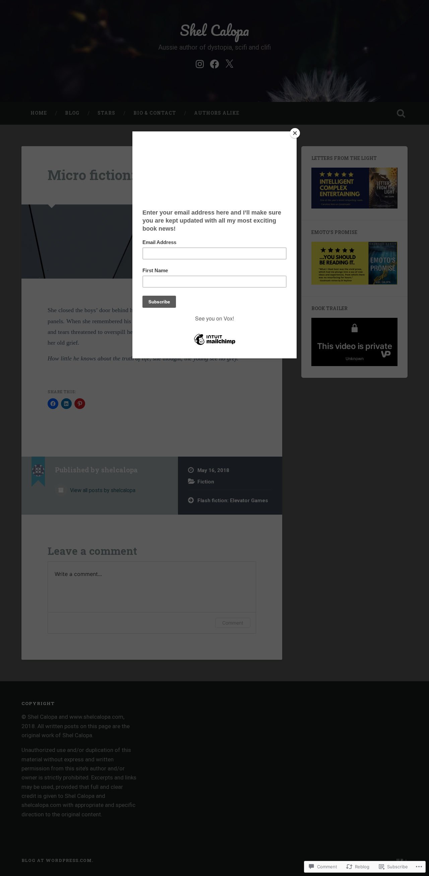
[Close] (295, 133)
